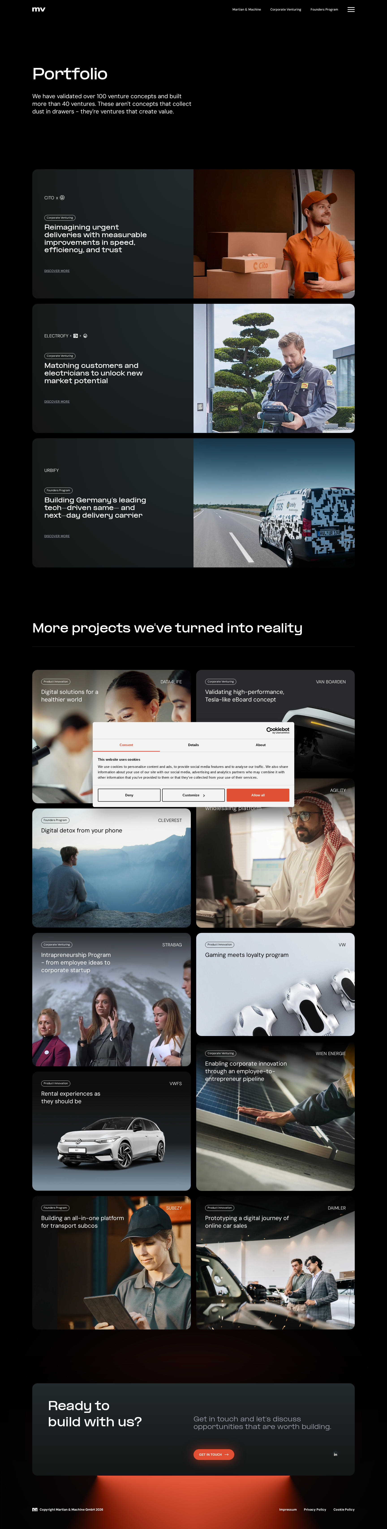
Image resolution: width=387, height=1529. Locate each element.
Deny (129, 795)
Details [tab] (193, 745)
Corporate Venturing (285, 9)
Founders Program (324, 9)
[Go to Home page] (38, 9)
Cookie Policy (344, 1509)
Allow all (258, 795)
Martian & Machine (246, 9)
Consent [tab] (126, 745)
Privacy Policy (315, 1509)
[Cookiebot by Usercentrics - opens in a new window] (269, 730)
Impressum (288, 1509)
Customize (191, 795)
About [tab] (261, 745)
